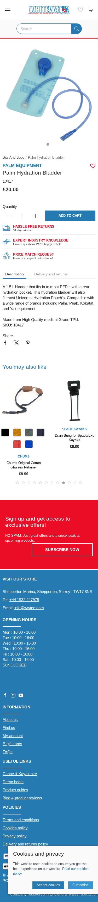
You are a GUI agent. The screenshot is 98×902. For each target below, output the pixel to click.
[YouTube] (21, 695)
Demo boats (13, 782)
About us (10, 719)
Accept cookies (48, 885)
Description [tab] (14, 274)
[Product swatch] (5, 434)
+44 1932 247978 (24, 599)
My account (13, 735)
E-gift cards (12, 744)
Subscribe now (62, 549)
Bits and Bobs (13, 157)
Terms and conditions (21, 820)
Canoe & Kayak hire (20, 773)
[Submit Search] (76, 28)
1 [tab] (49, 145)
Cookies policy (15, 828)
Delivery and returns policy (25, 844)
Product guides (15, 790)
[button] (7, 10)
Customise (80, 885)
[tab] (17, 482)
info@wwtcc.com (29, 608)
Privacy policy (15, 836)
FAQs (8, 752)
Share (8, 335)
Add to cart (70, 216)
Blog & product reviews (22, 798)
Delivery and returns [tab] (51, 274)
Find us (9, 727)
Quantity (10, 206)
